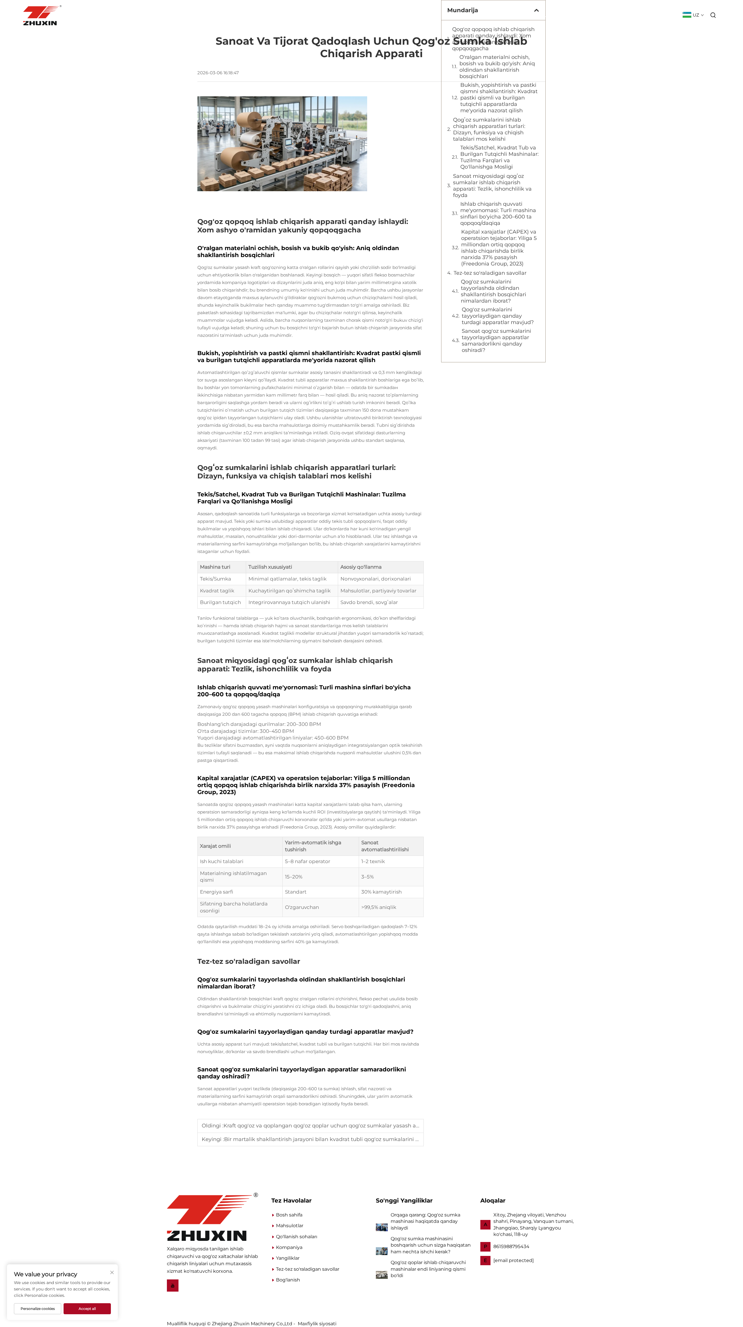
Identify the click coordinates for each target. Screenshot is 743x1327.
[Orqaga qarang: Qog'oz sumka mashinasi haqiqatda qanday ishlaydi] (382, 1227)
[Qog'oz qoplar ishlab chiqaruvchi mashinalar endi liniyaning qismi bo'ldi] (382, 1274)
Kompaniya (573, 15)
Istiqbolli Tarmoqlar (524, 15)
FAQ (672, 15)
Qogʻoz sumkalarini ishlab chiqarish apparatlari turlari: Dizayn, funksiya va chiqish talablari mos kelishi (489, 129)
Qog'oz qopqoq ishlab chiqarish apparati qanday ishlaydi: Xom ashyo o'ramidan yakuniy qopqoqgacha (493, 39)
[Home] (212, 1216)
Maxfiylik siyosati (317, 1323)
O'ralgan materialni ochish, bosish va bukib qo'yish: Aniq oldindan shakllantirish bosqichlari (497, 66)
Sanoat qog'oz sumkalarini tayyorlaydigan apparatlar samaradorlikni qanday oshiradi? (496, 340)
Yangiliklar (609, 15)
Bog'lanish (646, 15)
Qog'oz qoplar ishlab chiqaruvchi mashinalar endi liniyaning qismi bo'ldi (428, 1269)
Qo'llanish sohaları (296, 1236)
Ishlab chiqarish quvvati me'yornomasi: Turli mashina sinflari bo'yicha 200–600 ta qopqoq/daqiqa (498, 213)
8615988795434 (511, 1246)
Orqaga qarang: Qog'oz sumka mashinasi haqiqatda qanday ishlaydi (425, 1221)
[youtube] (172, 1285)
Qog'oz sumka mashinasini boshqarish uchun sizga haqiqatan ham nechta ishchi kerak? (431, 1245)
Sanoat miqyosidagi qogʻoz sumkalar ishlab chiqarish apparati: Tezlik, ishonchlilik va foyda (492, 185)
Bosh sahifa (289, 1215)
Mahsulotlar (472, 15)
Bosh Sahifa (432, 15)
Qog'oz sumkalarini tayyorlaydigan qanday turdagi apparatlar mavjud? (498, 316)
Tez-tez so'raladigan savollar (490, 273)
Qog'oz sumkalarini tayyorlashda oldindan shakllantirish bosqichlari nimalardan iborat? (493, 291)
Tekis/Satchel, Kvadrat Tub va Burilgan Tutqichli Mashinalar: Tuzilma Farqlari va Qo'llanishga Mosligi (499, 157)
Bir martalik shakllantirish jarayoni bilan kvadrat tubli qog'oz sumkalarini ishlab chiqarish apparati (352, 1139)
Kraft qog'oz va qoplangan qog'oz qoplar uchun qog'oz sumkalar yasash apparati (328, 1125)
